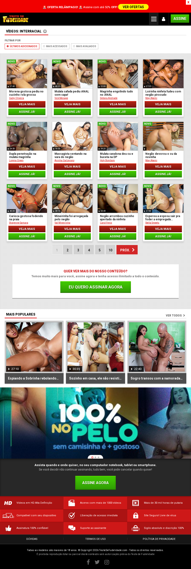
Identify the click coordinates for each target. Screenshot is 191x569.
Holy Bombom (107, 160)
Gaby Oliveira (16, 98)
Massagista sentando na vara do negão (70, 155)
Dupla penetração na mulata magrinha (22, 155)
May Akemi (151, 98)
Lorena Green (16, 160)
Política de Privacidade (159, 539)
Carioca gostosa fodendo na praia (26, 217)
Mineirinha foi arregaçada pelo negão (71, 217)
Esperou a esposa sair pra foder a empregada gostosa (162, 217)
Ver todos (174, 315)
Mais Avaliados (86, 46)
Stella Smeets (152, 222)
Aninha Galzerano (64, 160)
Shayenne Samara (18, 222)
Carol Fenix (106, 222)
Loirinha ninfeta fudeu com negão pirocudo (163, 93)
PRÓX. (125, 250)
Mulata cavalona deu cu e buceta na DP (116, 155)
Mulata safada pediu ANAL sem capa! (72, 93)
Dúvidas (32, 539)
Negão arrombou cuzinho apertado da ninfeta (117, 217)
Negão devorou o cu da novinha (161, 155)
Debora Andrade (108, 98)
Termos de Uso (95, 539)
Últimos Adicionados (23, 46)
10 (110, 250)
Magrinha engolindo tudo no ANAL (116, 93)
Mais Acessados (56, 46)
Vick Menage (61, 98)
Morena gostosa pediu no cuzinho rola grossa (26, 93)
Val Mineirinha (62, 222)
